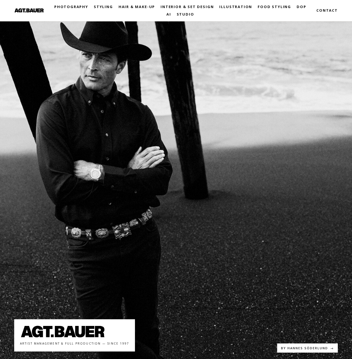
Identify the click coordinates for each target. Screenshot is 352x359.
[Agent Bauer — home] (29, 10)
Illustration (235, 6)
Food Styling (274, 6)
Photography (71, 6)
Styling (103, 6)
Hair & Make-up (137, 6)
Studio (185, 14)
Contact (327, 10)
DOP (301, 6)
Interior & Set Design (187, 6)
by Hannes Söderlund (307, 348)
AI (168, 14)
